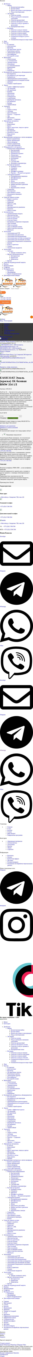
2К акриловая (11, 90)
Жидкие (9, 69)
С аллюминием (12, 61)
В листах (10, 122)
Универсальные (12, 62)
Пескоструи (14, 155)
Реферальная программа (14, 835)
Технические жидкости (14, 248)
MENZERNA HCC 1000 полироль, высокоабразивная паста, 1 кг (11, 348)
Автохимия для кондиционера (16, 236)
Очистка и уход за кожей (18, 33)
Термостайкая (11, 104)
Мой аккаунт (11, 833)
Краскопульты (15, 152)
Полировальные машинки (19, 176)
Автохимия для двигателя (15, 235)
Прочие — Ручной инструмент (20, 173)
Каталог (9, 830)
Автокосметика (12, 843)
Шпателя (14, 169)
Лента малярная (12, 142)
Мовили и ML (11, 204)
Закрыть (2, 1334)
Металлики (10, 117)
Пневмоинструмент (17, 153)
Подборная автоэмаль (14, 100)
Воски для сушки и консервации (21, 10)
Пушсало (10, 209)
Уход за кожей (11, 223)
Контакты (10, 855)
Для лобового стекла (13, 192)
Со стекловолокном (13, 65)
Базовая (9, 91)
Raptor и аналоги (12, 199)
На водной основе (13, 56)
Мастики (10, 205)
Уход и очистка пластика (15, 228)
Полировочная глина (17, 26)
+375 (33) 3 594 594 (5, 299)
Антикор (10, 111)
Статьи (9, 832)
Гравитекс (10, 202)
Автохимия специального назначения (19, 241)
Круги (9, 126)
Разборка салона (16, 166)
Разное (9, 196)
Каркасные (14, 257)
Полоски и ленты (12, 132)
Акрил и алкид (12, 109)
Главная (2, 341)
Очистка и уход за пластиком (20, 31)
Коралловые (11, 124)
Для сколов (10, 95)
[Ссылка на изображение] (3, 520)
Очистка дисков (12, 218)
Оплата (9, 857)
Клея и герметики (13, 244)
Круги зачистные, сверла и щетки (17, 127)
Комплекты (14, 259)
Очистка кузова (16, 15)
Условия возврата (12, 862)
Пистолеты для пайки (18, 182)
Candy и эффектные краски (15, 87)
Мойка (9, 5)
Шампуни (10, 230)
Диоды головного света (18, 252)
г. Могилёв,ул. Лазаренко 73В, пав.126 (12, 497)
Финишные (11, 64)
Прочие (9, 135)
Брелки (9, 261)
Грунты (9, 846)
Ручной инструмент (13, 165)
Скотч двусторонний (13, 145)
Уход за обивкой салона (14, 226)
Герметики (10, 200)
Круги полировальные (14, 274)
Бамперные (10, 70)
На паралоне (11, 130)
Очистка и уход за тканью (19, 30)
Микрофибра (11, 272)
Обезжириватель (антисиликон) (17, 78)
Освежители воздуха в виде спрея (21, 39)
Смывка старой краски (14, 83)
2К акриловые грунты (14, 49)
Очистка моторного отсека (19, 21)
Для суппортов (12, 113)
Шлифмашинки (16, 178)
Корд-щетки (11, 134)
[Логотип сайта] (6, 287)
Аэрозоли (10, 849)
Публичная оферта (13, 859)
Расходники (14, 158)
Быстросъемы (15, 150)
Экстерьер (10, 13)
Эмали (7, 341)
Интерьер (10, 28)
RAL (8, 108)
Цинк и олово (11, 210)
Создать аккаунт (5, 1343)
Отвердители (11, 96)
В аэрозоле (10, 44)
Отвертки (14, 168)
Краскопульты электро (18, 187)
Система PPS (15, 161)
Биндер (9, 103)
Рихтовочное (11, 191)
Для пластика (11, 46)
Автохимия (10, 844)
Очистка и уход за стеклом (19, 35)
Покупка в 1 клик (12, 418)
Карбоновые (11, 67)
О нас (9, 828)
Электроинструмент (13, 174)
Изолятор (10, 48)
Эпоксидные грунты (13, 52)
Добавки (10, 82)
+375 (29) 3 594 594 (5, 298)
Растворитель (11, 74)
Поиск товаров (4, 288)
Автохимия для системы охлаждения (19, 238)
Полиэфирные (11, 54)
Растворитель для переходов (16, 75)
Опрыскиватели (16, 156)
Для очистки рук (12, 215)
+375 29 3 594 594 (5, 451)
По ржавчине (11, 101)
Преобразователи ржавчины (16, 207)
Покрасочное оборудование (16, 148)
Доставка (10, 860)
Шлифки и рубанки (17, 171)
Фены (13, 181)
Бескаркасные (15, 256)
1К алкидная (11, 88)
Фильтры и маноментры (18, 163)
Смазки (9, 246)
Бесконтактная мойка (17, 7)
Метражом (10, 129)
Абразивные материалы (14, 841)
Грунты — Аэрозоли (13, 114)
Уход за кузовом (12, 225)
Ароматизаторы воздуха (14, 213)
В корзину (3, 418)
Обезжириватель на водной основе (18, 80)
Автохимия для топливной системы (18, 239)
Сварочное (10, 189)
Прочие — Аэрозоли (13, 119)
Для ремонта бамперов (14, 194)
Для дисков (10, 93)
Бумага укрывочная (13, 139)
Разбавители (11, 77)
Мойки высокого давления (19, 184)
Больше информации (6, 1353)
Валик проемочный (13, 140)
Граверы (13, 186)
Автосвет (10, 251)
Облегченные (11, 59)
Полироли (10, 270)
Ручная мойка (15, 8)
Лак (8, 116)
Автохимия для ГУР (13, 233)
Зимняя (9, 243)
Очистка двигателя (13, 217)
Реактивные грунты (13, 51)
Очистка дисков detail (17, 20)
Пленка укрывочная (13, 143)
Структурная (11, 98)
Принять (16, 1353)
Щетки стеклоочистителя (15, 254)
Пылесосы (14, 179)
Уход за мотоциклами (17, 12)
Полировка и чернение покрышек (18, 222)
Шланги (13, 160)
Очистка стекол (12, 220)
